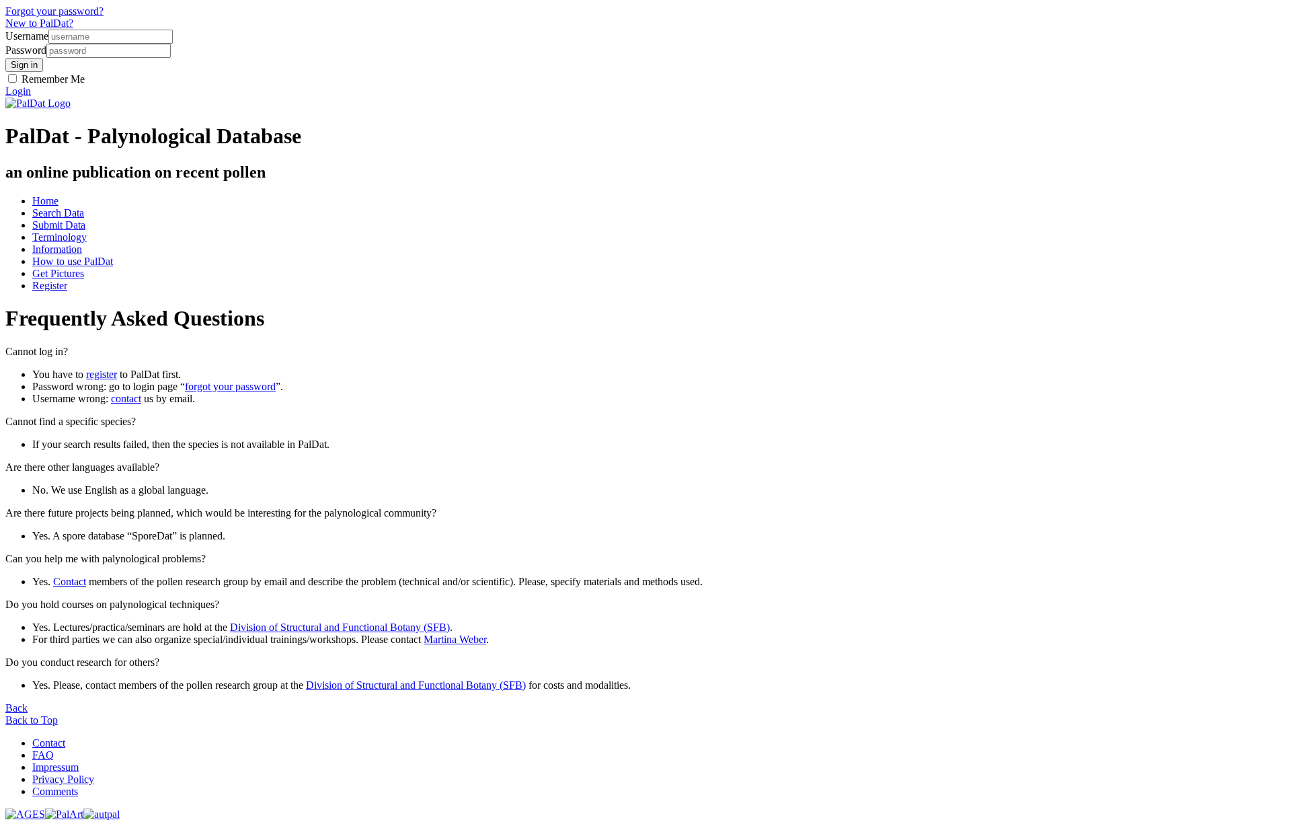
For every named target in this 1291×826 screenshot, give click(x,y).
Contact (69, 581)
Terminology (59, 237)
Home (45, 200)
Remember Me (52, 79)
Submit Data (58, 225)
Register (49, 285)
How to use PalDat (72, 261)
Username (26, 36)
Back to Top (31, 720)
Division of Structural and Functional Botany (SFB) (340, 627)
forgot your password (230, 386)
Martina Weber (455, 639)
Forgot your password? (54, 11)
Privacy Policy (63, 779)
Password (25, 50)
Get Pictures (58, 273)
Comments (55, 791)
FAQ (43, 755)
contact (126, 398)
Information (57, 249)
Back (16, 708)
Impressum (55, 767)
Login (18, 91)
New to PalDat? (39, 23)
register (101, 374)
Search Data (58, 213)
